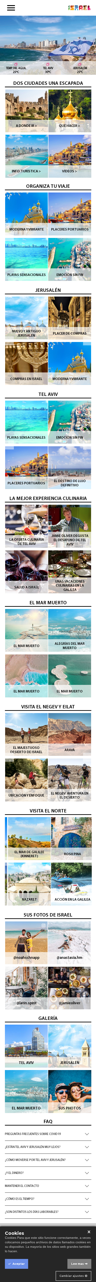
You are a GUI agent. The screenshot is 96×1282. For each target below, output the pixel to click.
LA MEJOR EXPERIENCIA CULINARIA (48, 498)
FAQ (48, 1121)
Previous (9, 236)
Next (87, 236)
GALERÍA (48, 1018)
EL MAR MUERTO (48, 603)
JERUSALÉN (48, 290)
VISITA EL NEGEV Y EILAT (48, 707)
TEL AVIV (48, 394)
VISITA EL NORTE (48, 811)
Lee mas (77, 1263)
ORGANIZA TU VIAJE (48, 186)
